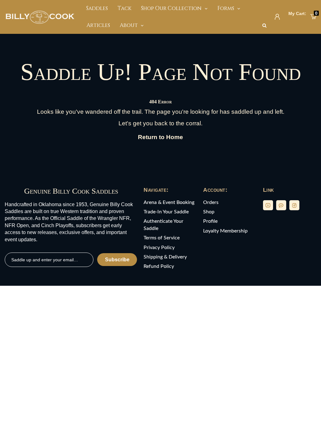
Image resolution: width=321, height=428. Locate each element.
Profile (210, 221)
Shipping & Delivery (165, 256)
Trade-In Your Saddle (166, 211)
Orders (210, 202)
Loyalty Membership (225, 230)
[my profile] (277, 17)
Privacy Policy (159, 247)
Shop (208, 211)
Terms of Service (162, 237)
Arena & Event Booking (169, 202)
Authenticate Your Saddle (163, 225)
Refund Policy (159, 266)
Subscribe (117, 259)
